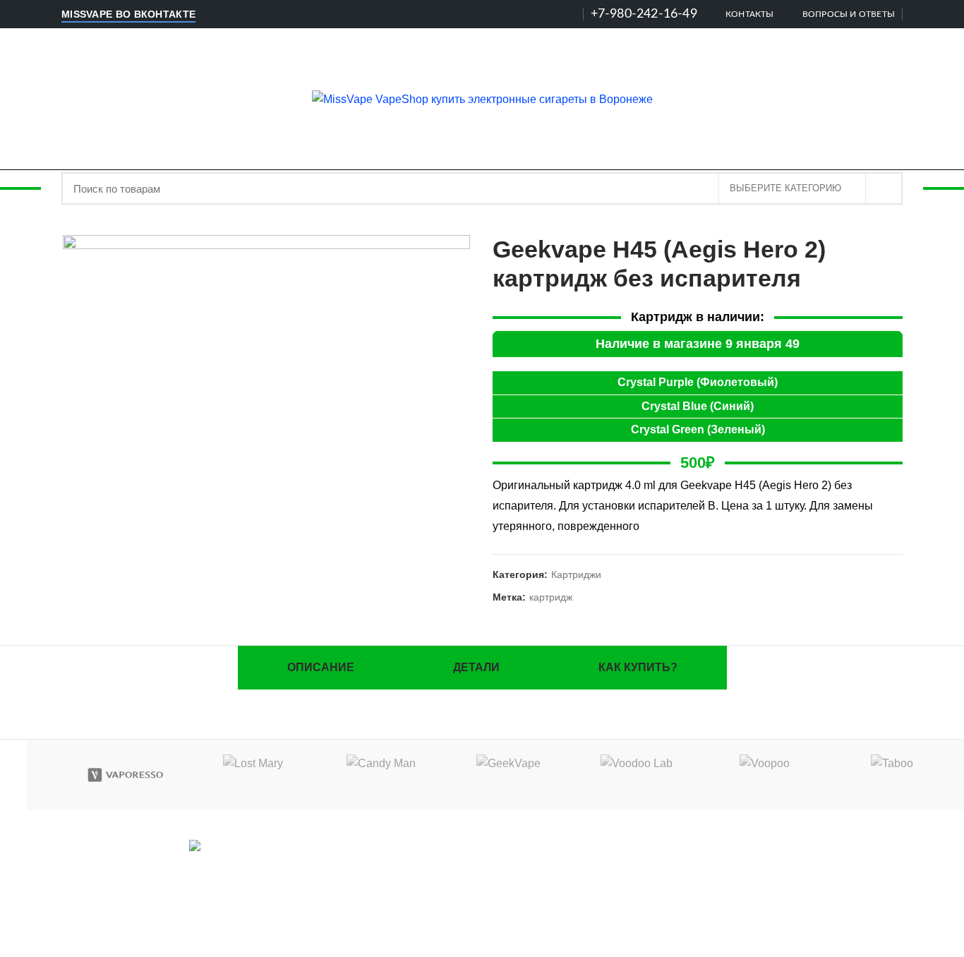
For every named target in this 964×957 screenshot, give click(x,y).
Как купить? (637, 667)
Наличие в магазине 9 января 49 (698, 344)
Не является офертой (769, 895)
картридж (550, 597)
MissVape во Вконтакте (128, 14)
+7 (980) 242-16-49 (488, 895)
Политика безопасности (769, 872)
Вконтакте (165, 866)
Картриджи (576, 574)
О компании (769, 849)
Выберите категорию (785, 188)
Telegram (240, 866)
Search (883, 188)
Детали (476, 667)
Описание (320, 667)
